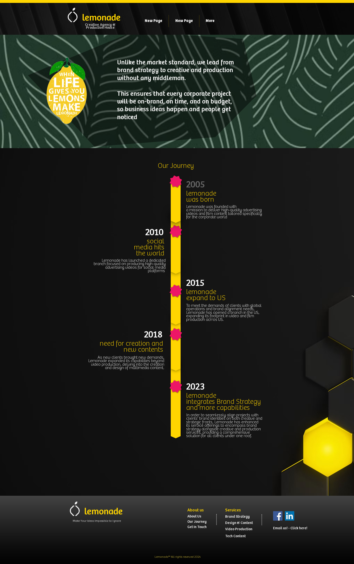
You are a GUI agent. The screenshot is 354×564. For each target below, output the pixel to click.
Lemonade (161, 556)
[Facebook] (277, 516)
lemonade (201, 396)
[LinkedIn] (289, 516)
